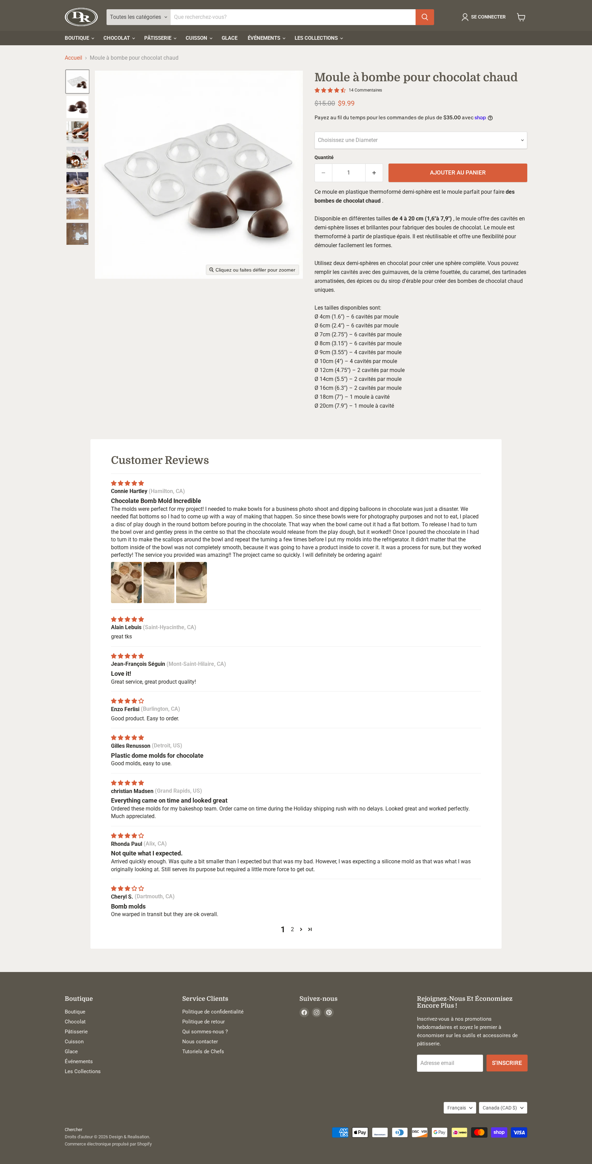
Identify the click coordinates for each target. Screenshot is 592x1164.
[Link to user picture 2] (159, 582)
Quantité (324, 157)
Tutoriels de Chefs (203, 1051)
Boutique (77, 38)
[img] (127, 483)
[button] (484, 17)
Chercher (73, 1129)
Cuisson (197, 38)
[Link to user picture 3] (191, 582)
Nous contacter (200, 1042)
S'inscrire (507, 1062)
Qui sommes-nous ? (205, 1032)
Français (456, 1108)
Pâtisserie (158, 38)
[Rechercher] (425, 17)
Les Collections (317, 38)
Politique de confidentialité (213, 1012)
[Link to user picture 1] (126, 582)
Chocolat (117, 38)
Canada (500, 1108)
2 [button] (292, 929)
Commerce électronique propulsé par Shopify (108, 1144)
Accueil (73, 58)
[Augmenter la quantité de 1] (374, 173)
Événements (265, 38)
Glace (229, 38)
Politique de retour (203, 1022)
